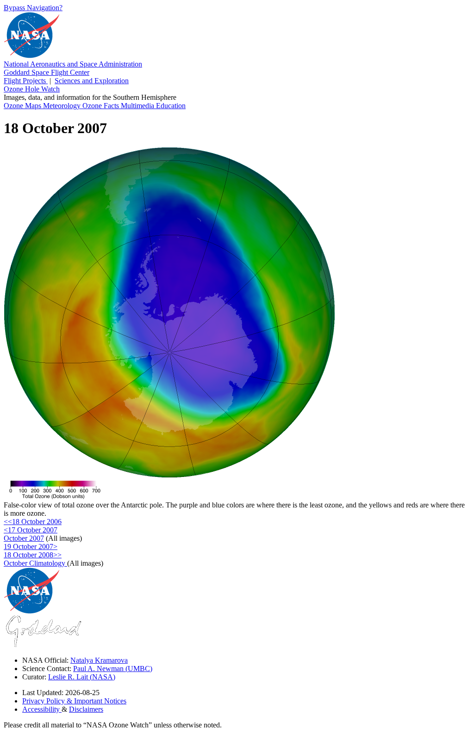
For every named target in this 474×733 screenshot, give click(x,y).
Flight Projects (26, 81)
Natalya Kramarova (99, 660)
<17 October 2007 (30, 530)
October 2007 (24, 538)
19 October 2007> (30, 546)
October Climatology (35, 563)
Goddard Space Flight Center (46, 72)
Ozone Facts (101, 106)
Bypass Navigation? (33, 8)
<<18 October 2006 (33, 521)
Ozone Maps (23, 106)
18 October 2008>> (33, 555)
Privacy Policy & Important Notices (74, 701)
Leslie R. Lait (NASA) (81, 677)
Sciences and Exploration (92, 81)
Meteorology (62, 106)
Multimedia (138, 106)
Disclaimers (86, 709)
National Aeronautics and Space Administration (73, 64)
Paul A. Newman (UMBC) (112, 668)
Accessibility (42, 709)
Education (171, 106)
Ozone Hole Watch (32, 89)
